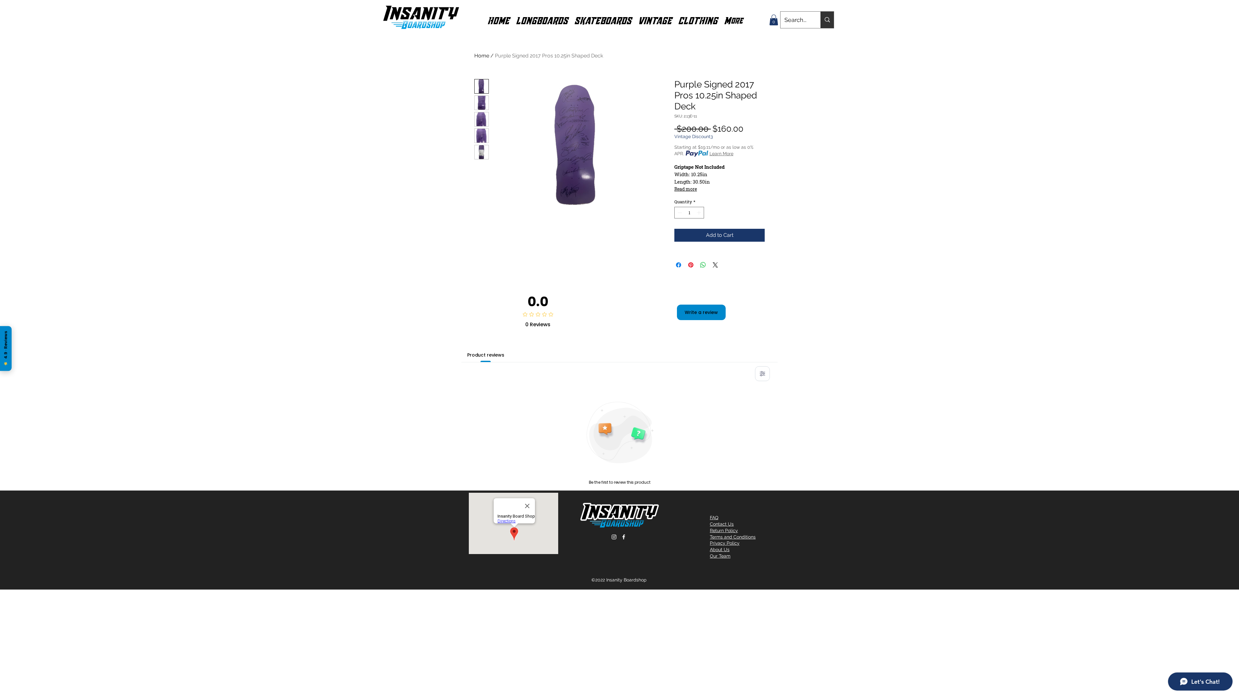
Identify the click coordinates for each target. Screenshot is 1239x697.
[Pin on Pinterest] (691, 265)
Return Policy (724, 530)
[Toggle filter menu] (762, 373)
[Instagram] (614, 537)
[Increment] (699, 212)
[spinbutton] (689, 212)
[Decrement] (679, 212)
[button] (542, 20)
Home (481, 56)
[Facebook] (623, 537)
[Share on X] (715, 265)
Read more (685, 189)
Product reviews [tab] (485, 355)
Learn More (721, 153)
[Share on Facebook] (678, 265)
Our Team (720, 556)
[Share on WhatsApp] (703, 265)
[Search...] (827, 20)
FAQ (714, 517)
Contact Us (722, 524)
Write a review (701, 312)
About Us (720, 549)
